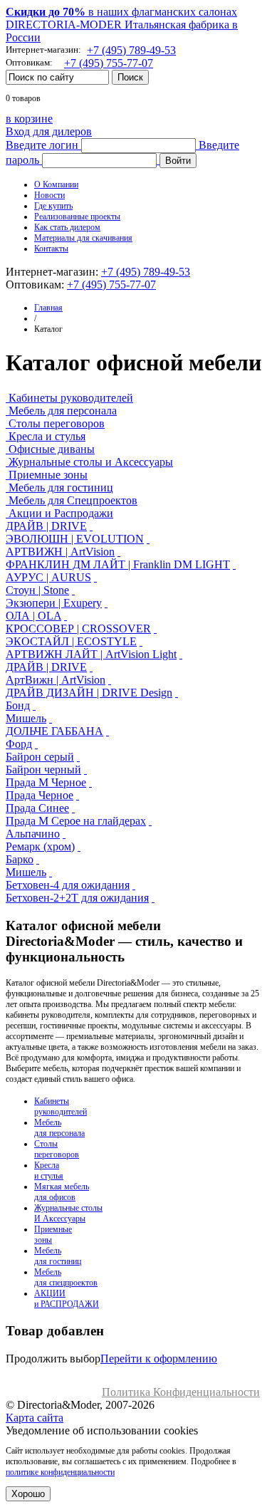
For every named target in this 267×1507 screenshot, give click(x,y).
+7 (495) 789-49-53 (131, 50)
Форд (19, 744)
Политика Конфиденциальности (181, 1392)
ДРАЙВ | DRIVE (46, 526)
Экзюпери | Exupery (54, 603)
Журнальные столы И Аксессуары (68, 1213)
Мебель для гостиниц (61, 487)
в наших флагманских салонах (121, 12)
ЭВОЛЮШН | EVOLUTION (75, 539)
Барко (19, 859)
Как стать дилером (67, 227)
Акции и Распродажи (61, 513)
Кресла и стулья (47, 436)
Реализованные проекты (77, 216)
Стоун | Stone (37, 590)
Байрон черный (43, 769)
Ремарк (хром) (40, 846)
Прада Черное (39, 795)
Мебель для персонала (63, 411)
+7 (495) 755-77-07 (108, 63)
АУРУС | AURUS (48, 577)
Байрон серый (40, 757)
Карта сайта (34, 1418)
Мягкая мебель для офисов (61, 1192)
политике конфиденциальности (60, 1472)
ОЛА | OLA (33, 616)
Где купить (53, 206)
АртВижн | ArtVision (55, 680)
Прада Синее (37, 808)
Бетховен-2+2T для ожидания (77, 898)
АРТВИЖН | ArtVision (60, 552)
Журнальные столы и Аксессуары (91, 462)
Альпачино (33, 834)
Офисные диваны (52, 449)
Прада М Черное (46, 782)
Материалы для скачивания (83, 238)
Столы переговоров (57, 423)
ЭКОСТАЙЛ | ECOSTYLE (71, 641)
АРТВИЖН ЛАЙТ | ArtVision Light (91, 654)
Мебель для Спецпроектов (73, 500)
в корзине (29, 119)
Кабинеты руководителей (71, 398)
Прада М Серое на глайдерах (76, 821)
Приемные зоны (48, 475)
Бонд (18, 705)
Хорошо (28, 1493)
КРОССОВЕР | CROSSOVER (78, 628)
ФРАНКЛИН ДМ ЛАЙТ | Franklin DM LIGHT (118, 564)
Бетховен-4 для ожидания (68, 885)
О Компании (56, 184)
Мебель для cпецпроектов (66, 1277)
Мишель (26, 718)
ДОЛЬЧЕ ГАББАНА (54, 731)
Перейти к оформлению (158, 1358)
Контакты (51, 249)
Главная (48, 308)
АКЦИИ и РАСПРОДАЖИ (66, 1298)
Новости (49, 195)
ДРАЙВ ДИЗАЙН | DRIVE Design (89, 693)
